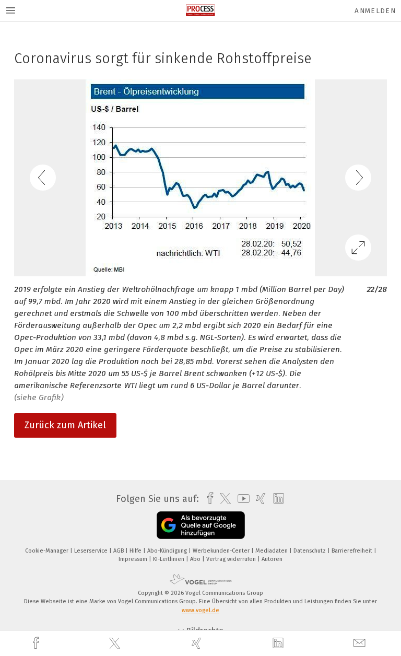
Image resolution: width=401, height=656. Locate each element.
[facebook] (37, 643)
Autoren (272, 559)
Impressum (134, 559)
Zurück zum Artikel (65, 425)
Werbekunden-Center (222, 550)
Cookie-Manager (47, 550)
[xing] (198, 643)
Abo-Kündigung (167, 550)
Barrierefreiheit (353, 550)
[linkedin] (279, 643)
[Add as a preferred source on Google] (201, 525)
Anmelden (375, 10)
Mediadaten (272, 550)
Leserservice (91, 550)
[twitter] (116, 643)
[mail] (360, 643)
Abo (196, 559)
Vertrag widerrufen (231, 559)
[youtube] (241, 498)
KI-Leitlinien (169, 559)
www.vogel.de (200, 610)
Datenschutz (310, 550)
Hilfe (136, 550)
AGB (119, 550)
